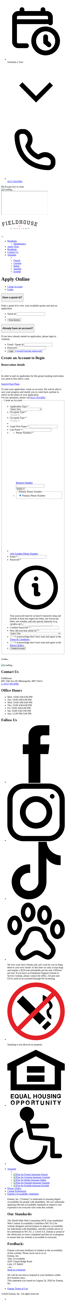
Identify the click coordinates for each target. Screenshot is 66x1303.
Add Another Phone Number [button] (24, 553)
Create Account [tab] (14, 286)
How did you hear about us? (24, 630)
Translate (11, 255)
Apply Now (13, 246)
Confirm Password (20, 627)
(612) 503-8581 (37, 397)
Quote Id (11, 313)
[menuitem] (36, 242)
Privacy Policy (17, 645)
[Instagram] (36, 840)
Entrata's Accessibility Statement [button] (23, 1194)
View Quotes (14, 320)
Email (13, 556)
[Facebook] (36, 782)
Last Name (16, 429)
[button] (36, 619)
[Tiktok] (36, 898)
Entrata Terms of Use (17, 1288)
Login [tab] (10, 289)
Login (11, 351)
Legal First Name (19, 426)
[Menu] (2, 236)
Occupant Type (18, 412)
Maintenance (20, 243)
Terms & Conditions (19, 639)
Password (12, 347)
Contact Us (12, 252)
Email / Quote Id (15, 344)
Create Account (18, 648)
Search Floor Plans (10, 384)
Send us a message (16, 1269)
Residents (12, 241)
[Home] (19, 233)
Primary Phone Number (33, 495)
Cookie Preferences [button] (16, 1191)
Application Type (19, 406)
